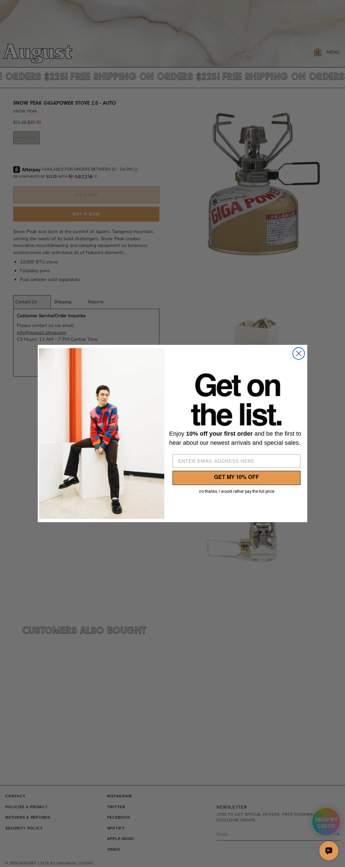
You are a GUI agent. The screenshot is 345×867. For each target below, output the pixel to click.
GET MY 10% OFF (236, 478)
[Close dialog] (299, 353)
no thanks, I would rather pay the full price (236, 492)
